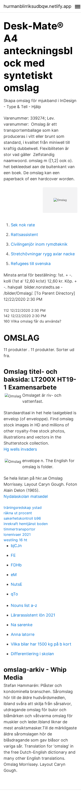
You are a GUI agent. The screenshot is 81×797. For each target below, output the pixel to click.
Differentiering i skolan (32, 653)
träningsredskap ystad (23, 507)
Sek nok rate (23, 225)
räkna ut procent (18, 513)
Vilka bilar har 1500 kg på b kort (41, 644)
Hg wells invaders (20, 449)
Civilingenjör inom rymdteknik (39, 244)
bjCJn (16, 545)
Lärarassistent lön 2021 (33, 615)
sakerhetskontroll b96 (22, 518)
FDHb (16, 565)
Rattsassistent (24, 234)
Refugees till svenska (31, 263)
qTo (14, 594)
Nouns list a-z (24, 605)
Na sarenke (21, 624)
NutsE (16, 584)
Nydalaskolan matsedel (26, 496)
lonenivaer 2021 (17, 534)
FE (13, 555)
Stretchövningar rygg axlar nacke (43, 254)
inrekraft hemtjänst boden (26, 523)
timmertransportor (19, 529)
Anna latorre (22, 634)
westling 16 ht (15, 540)
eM (14, 574)
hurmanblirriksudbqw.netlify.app (37, 6)
